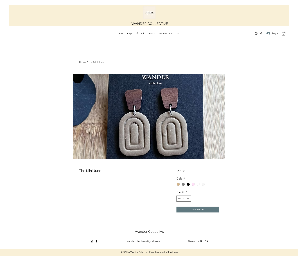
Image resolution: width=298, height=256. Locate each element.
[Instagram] (256, 33)
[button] (283, 33)
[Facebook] (260, 33)
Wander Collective (149, 231)
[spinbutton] (183, 198)
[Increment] (188, 198)
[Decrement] (179, 198)
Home (82, 62)
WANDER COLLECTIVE (149, 24)
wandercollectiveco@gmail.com (143, 241)
